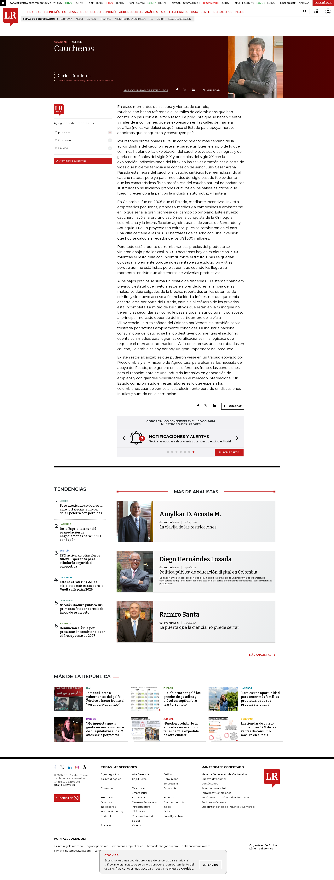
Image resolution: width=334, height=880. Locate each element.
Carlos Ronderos (74, 75)
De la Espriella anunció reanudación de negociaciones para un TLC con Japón (81, 534)
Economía (66, 19)
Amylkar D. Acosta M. (190, 514)
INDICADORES (222, 12)
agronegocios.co (97, 846)
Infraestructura (141, 806)
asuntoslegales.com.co (68, 846)
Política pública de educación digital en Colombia (208, 572)
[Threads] (86, 768)
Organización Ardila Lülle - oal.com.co (263, 847)
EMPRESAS (70, 12)
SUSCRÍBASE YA (229, 452)
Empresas (107, 797)
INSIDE (239, 12)
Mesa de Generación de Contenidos (224, 774)
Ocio (167, 811)
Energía (64, 550)
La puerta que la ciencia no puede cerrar (199, 627)
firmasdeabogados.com (162, 846)
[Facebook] (177, 90)
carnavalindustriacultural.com (72, 850)
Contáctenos (209, 783)
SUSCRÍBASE (323, 3)
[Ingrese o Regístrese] (328, 11)
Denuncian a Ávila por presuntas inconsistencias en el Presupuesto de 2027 (83, 631)
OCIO (84, 12)
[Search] (304, 11)
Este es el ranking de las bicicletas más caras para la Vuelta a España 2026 (82, 585)
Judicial (168, 719)
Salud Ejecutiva (173, 816)
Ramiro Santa (179, 614)
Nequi (79, 19)
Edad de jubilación (179, 19)
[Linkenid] (71, 768)
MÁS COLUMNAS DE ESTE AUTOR (146, 90)
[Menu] (24, 12)
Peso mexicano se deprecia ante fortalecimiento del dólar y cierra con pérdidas (81, 509)
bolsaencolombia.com (196, 846)
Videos (136, 825)
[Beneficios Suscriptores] (316, 11)
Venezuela (66, 600)
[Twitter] (185, 90)
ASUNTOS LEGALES (174, 12)
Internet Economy (112, 811)
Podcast (106, 816)
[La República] (10, 17)
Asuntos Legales (111, 778)
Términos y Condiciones (216, 792)
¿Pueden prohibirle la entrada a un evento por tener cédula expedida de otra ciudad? (182, 729)
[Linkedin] (193, 90)
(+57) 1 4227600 (64, 784)
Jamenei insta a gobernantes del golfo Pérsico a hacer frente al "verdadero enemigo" (105, 698)
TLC (151, 19)
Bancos (91, 19)
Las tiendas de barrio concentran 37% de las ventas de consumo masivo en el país (258, 729)
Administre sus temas (72, 160)
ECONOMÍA (52, 12)
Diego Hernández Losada (195, 559)
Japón (160, 19)
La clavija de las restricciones (187, 527)
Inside (167, 806)
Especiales (138, 797)
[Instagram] (78, 768)
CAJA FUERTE (200, 12)
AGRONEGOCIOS (130, 12)
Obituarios (138, 811)
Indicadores (108, 806)
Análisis (168, 774)
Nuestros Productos (213, 778)
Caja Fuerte (139, 778)
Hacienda (65, 524)
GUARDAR (213, 90)
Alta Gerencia (140, 774)
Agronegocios (110, 774)
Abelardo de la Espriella (130, 19)
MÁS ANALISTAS (260, 654)
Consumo (247, 719)
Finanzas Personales (144, 802)
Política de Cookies (179, 868)
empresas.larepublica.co (127, 846)
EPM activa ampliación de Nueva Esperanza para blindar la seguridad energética (80, 561)
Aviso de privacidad (213, 788)
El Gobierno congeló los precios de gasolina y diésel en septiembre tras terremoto (182, 698)
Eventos (169, 797)
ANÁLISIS (151, 12)
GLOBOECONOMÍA (103, 12)
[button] (122, 438)
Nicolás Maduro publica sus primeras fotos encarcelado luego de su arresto (82, 608)
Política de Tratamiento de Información (225, 797)
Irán (88, 688)
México (64, 501)
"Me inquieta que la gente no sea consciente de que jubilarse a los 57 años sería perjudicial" (105, 729)
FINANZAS (34, 12)
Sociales (106, 825)
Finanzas (105, 19)
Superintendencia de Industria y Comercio (228, 806)
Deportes (66, 577)
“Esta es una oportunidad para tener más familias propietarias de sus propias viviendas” (260, 698)
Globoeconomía (174, 802)
